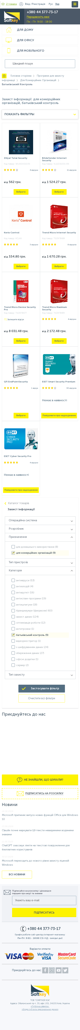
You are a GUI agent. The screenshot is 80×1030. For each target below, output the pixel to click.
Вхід (27, 4)
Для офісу (25, 40)
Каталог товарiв (18, 503)
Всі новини (17, 874)
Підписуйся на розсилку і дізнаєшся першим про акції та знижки (31, 892)
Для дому (25, 30)
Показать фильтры (19, 114)
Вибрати (20, 192)
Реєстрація (38, 4)
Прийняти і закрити (15, 1025)
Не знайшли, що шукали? (43, 779)
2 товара (11, 4)
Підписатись (44, 912)
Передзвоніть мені (38, 17)
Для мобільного (30, 50)
